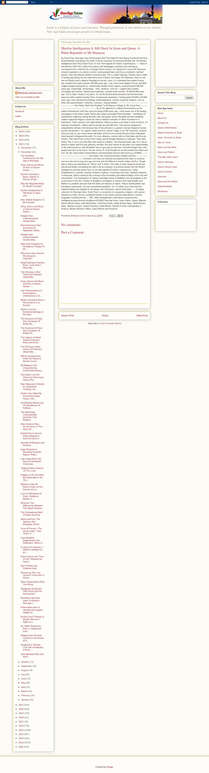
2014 (21, 734)
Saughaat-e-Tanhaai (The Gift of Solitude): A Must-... (32, 647)
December (26, 147)
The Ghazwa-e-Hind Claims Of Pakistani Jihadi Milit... (31, 274)
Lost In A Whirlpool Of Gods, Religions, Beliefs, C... (31, 496)
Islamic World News (167, 127)
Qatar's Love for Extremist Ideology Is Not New (32, 312)
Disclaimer (163, 191)
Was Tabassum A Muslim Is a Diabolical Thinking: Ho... (33, 386)
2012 (21, 742)
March (24, 691)
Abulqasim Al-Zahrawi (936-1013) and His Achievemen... (31, 591)
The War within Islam (168, 157)
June (24, 678)
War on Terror (164, 142)
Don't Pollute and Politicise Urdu (29, 567)
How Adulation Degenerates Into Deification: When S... (32, 540)
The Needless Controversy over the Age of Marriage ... (32, 158)
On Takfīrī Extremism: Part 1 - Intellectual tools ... (31, 628)
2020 (21, 709)
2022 (21, 144)
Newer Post (67, 315)
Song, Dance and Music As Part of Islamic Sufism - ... (32, 167)
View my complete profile (27, 97)
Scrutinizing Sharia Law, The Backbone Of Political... (32, 405)
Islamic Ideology (165, 162)
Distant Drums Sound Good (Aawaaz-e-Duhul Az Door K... (31, 436)
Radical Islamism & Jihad (170, 132)
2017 (21, 721)
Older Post (142, 315)
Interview (162, 176)
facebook (19, 111)
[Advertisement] (34, 60)
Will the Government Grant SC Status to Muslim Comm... (31, 358)
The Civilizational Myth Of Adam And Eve (31, 513)
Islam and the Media (167, 181)
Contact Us (163, 123)
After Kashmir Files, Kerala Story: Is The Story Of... (31, 426)
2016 (21, 726)
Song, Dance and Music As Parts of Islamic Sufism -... (32, 284)
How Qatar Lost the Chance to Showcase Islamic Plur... (32, 377)
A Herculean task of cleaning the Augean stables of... (32, 610)
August (25, 670)
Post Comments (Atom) (110, 323)
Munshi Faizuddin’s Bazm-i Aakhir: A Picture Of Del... (30, 177)
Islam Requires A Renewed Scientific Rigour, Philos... (31, 452)
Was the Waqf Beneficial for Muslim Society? (32, 184)
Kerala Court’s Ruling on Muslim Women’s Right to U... (32, 619)
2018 (21, 717)
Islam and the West (167, 147)
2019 (21, 713)
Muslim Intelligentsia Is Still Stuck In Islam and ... (32, 193)
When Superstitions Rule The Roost (33, 583)
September (27, 666)
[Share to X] (116, 215)
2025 (21, 131)
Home (105, 315)
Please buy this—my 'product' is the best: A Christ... (32, 575)
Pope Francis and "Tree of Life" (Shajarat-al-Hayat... (32, 559)
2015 (21, 730)
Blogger (109, 767)
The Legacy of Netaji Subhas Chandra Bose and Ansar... (31, 340)
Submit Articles (165, 186)
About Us (162, 118)
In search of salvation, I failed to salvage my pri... (32, 550)
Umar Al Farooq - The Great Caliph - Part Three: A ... (31, 531)
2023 (21, 140)
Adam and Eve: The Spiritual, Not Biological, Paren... (31, 521)
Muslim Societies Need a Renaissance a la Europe (33, 302)
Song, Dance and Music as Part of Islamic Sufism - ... (32, 209)
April (23, 687)
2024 (21, 135)
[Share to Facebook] (119, 215)
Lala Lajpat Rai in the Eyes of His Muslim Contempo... (31, 461)
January (25, 699)
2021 (21, 705)
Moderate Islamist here (30, 93)
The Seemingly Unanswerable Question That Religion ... (29, 416)
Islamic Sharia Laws (167, 167)
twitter (18, 116)
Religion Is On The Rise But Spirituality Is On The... (32, 477)
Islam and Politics (166, 152)
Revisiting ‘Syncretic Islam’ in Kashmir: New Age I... (30, 600)
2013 (21, 738)
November (26, 152)
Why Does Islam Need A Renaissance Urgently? (32, 256)
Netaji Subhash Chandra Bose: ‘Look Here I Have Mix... (32, 265)
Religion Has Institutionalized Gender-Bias (29, 218)
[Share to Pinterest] (121, 215)
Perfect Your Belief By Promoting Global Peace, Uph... (31, 396)
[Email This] (110, 215)
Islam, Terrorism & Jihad (169, 137)
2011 (21, 747)
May (23, 683)
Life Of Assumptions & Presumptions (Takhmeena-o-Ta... (31, 293)
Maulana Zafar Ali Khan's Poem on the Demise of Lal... (32, 487)
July (23, 674)
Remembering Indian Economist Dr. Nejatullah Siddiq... (31, 228)
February (26, 695)
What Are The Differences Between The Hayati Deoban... (32, 505)
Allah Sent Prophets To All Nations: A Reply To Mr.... (33, 246)
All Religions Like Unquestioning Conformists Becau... (32, 368)
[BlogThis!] (113, 215)
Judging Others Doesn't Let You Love (32, 469)
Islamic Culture (165, 171)
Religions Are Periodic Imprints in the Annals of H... (32, 638)
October (25, 662)
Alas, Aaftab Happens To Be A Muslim (32, 200)
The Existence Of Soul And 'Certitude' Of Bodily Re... (31, 321)
